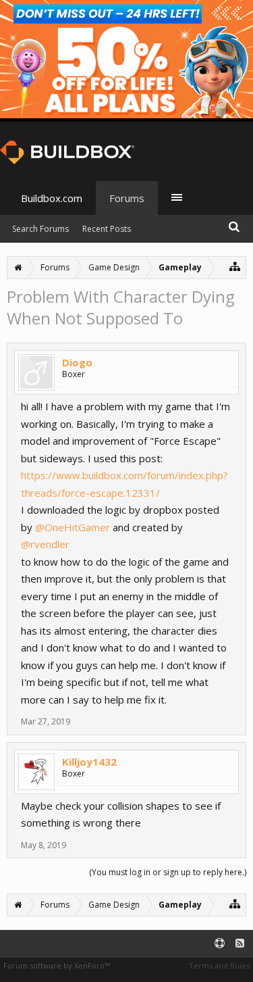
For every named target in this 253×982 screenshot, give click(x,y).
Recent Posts (106, 229)
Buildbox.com (51, 198)
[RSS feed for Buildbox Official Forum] (240, 944)
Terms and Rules (219, 965)
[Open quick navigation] (235, 266)
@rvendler (45, 544)
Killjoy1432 (89, 761)
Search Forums (40, 229)
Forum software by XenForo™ (56, 965)
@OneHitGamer (72, 527)
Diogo (77, 362)
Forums (126, 198)
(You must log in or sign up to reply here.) (167, 872)
